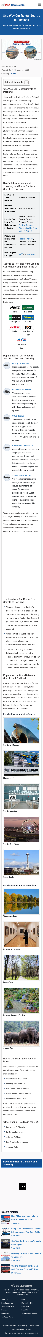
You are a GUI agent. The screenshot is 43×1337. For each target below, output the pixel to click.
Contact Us (25, 1306)
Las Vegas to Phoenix (15, 1127)
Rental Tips (25, 1310)
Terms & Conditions (9, 1325)
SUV (21, 254)
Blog (23, 1299)
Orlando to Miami (13, 1137)
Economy (31, 254)
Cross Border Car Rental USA (18, 1094)
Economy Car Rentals (21, 390)
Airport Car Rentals (7, 1306)
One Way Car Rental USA (16, 1079)
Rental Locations (7, 1303)
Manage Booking (27, 1303)
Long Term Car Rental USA (17, 1089)
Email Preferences (18, 1329)
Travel (13, 73)
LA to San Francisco (15, 1132)
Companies (5, 1313)
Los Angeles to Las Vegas (17, 1142)
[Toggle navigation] (40, 4)
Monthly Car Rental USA (16, 1084)
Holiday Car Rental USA (16, 1099)
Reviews (4, 1310)
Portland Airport (26, 239)
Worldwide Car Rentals (29, 1313)
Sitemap (29, 1329)
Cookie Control (34, 1325)
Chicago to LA (12, 1147)
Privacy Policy (22, 1325)
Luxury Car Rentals (20, 363)
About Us (4, 1299)
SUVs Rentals (18, 416)
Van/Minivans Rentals (21, 475)
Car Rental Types (7, 1317)
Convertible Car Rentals (22, 446)
